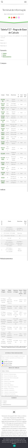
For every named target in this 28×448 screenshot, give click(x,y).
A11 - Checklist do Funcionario (8, 393)
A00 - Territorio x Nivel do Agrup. (8, 374)
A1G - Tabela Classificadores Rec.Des (9, 395)
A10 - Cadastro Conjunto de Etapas (9, 392)
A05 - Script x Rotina (6, 383)
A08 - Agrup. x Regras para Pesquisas (9, 386)
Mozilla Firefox (7, 365)
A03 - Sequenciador (5, 379)
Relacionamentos (7, 56)
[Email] (9, 17)
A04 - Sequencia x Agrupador (7, 381)
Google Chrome (7, 361)
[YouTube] (14, 17)
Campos (5, 53)
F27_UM (3, 153)
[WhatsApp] (16, 17)
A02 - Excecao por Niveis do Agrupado (9, 377)
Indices (4, 55)
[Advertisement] (14, 79)
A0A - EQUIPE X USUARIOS (7, 390)
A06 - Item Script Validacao (7, 385)
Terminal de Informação (14, 9)
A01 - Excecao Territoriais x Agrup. (9, 376)
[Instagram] (19, 17)
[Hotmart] (12, 17)
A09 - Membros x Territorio (7, 388)
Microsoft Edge (7, 363)
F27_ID (2, 177)
